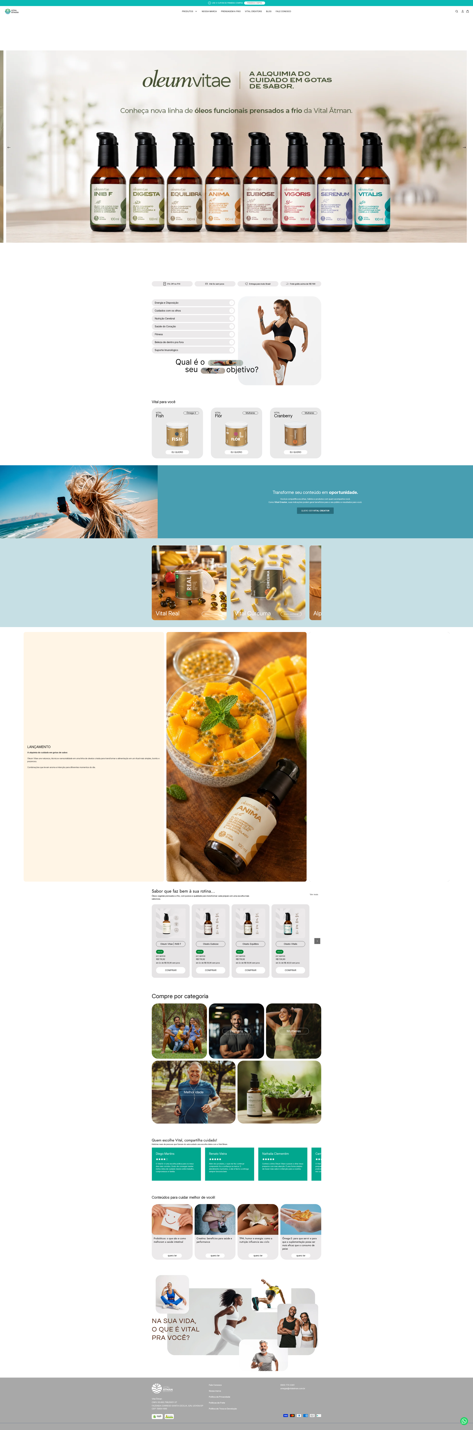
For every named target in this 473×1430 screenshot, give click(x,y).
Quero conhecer (212, 614)
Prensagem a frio (231, 11)
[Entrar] (462, 11)
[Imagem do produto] (171, 923)
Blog (268, 11)
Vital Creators (253, 11)
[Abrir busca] (456, 11)
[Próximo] (464, 147)
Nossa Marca (209, 11)
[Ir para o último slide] (9, 147)
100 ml (160, 952)
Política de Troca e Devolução (223, 1408)
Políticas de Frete (217, 1403)
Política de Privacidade (219, 1397)
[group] (177, 433)
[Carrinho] (91, 11)
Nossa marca (215, 1391)
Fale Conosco (283, 11)
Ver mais (314, 894)
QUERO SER (315, 510)
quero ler (172, 1255)
